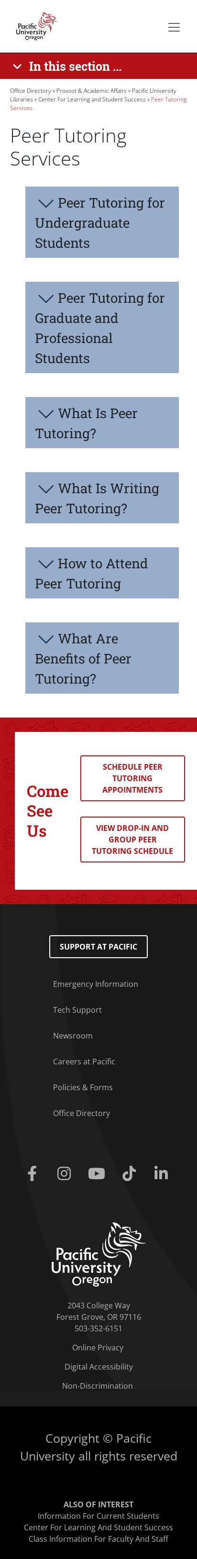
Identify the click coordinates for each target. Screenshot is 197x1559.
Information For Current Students (98, 1516)
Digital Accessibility (99, 1366)
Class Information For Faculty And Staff (98, 1539)
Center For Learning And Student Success (98, 1527)
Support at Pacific (98, 946)
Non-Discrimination (97, 1386)
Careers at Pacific (84, 1061)
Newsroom (73, 1035)
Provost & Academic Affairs (91, 91)
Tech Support (77, 1010)
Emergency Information (95, 984)
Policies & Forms (83, 1087)
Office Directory (30, 91)
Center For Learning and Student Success (92, 99)
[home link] (99, 1254)
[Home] (34, 25)
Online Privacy (97, 1347)
